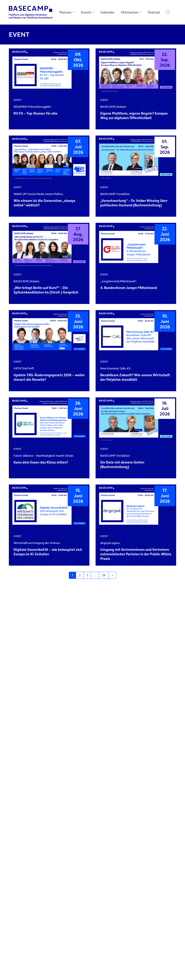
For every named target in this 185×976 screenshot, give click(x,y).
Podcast (154, 12)
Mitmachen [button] (129, 12)
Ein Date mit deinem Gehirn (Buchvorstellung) (122, 461)
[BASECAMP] (30, 12)
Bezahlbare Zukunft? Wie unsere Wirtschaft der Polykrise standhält (135, 374)
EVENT (17, 100)
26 (104, 575)
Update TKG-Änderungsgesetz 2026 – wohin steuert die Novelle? (49, 374)
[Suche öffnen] (168, 12)
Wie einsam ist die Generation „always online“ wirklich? (44, 200)
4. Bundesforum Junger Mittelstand (128, 284)
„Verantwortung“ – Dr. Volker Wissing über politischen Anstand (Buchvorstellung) (133, 200)
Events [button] (86, 12)
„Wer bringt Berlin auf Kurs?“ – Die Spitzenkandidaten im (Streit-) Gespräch (46, 287)
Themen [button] (65, 12)
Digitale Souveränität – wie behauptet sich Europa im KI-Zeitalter (48, 549)
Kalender (107, 12)
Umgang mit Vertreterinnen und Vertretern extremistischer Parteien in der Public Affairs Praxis (135, 551)
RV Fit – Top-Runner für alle (35, 110)
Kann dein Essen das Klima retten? (44, 459)
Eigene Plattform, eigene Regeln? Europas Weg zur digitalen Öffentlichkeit (134, 112)
